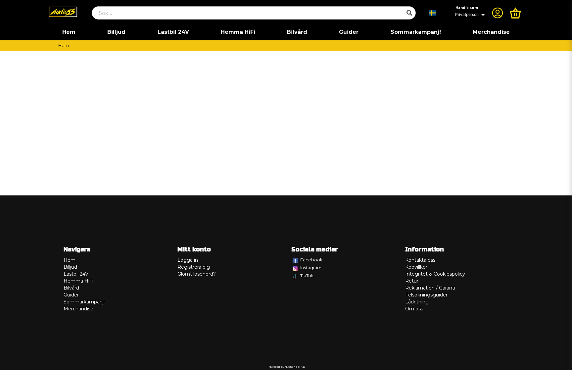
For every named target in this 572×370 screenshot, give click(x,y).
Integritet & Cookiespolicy (435, 274)
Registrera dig (193, 267)
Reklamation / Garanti (430, 288)
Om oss (414, 309)
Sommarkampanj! (416, 32)
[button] (433, 13)
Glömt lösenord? (196, 274)
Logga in (187, 260)
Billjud (116, 32)
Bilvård (297, 32)
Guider (348, 32)
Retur (411, 281)
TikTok (307, 275)
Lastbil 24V (173, 32)
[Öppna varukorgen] (515, 13)
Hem (68, 32)
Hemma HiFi (238, 32)
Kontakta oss (420, 260)
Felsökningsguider (426, 295)
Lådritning (417, 302)
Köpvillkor (416, 267)
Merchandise (491, 32)
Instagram (310, 267)
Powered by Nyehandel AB (286, 366)
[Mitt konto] (497, 13)
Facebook (311, 259)
